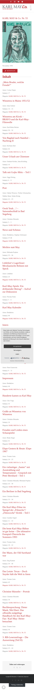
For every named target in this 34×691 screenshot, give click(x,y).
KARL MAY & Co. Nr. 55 (17, 96)
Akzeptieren (17, 346)
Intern (5, 325)
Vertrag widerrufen (17, 685)
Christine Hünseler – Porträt (16, 591)
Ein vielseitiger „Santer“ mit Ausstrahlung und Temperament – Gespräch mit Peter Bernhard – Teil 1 (16, 471)
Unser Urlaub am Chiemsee (15, 156)
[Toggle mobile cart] (31, 10)
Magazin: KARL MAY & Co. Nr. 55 (14, 202)
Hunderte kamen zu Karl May (16, 395)
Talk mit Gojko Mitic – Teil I (16, 172)
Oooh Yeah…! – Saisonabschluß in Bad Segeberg (13, 211)
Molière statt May (11, 247)
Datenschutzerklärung (19, 360)
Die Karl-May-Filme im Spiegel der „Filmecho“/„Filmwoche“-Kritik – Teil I (16, 510)
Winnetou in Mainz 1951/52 (16, 100)
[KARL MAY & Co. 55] (17, 22)
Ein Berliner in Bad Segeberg (16, 491)
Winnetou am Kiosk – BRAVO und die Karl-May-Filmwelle (15, 119)
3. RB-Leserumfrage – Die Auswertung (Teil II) (15, 638)
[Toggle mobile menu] (31, 6)
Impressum (7, 378)
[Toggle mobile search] (31, 8)
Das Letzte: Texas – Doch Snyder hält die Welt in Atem (16, 572)
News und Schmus (11, 229)
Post (4, 188)
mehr (17, 354)
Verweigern (17, 350)
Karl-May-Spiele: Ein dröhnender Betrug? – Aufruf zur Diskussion (16, 289)
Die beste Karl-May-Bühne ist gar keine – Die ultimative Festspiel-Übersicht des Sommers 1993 (16, 532)
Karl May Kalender (11, 307)
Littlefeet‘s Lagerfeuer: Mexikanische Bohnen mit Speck (15, 266)
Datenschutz (21, 676)
